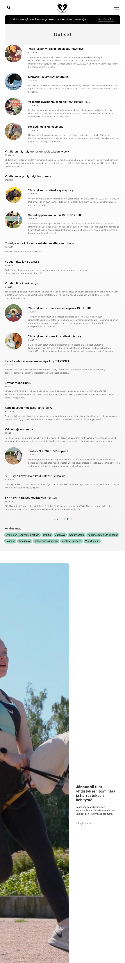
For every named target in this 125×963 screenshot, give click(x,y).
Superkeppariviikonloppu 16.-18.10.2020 (54, 215)
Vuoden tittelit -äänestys (21, 283)
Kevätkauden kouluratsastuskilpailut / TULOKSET (37, 361)
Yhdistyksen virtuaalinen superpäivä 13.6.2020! (59, 308)
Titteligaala (24, 541)
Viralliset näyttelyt (71, 541)
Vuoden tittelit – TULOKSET (23, 261)
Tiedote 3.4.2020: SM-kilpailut (48, 451)
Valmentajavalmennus (19, 429)
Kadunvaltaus (76, 534)
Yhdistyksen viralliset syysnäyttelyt (51, 190)
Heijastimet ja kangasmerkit (46, 126)
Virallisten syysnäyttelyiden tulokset (29, 176)
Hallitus (47, 534)
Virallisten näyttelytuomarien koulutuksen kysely (37, 151)
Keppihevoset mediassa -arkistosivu (29, 407)
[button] (8, 7)
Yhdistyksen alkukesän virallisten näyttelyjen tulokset (40, 243)
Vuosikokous (92, 541)
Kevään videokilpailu (18, 382)
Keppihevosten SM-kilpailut (103, 534)
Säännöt (10, 541)
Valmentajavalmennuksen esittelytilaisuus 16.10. (59, 101)
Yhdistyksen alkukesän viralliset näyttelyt (55, 336)
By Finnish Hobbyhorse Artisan (22, 534)
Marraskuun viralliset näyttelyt (48, 77)
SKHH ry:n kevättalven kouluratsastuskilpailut (35, 476)
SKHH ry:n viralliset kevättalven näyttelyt (32, 497)
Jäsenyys (60, 534)
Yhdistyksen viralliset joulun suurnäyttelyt (55, 48)
